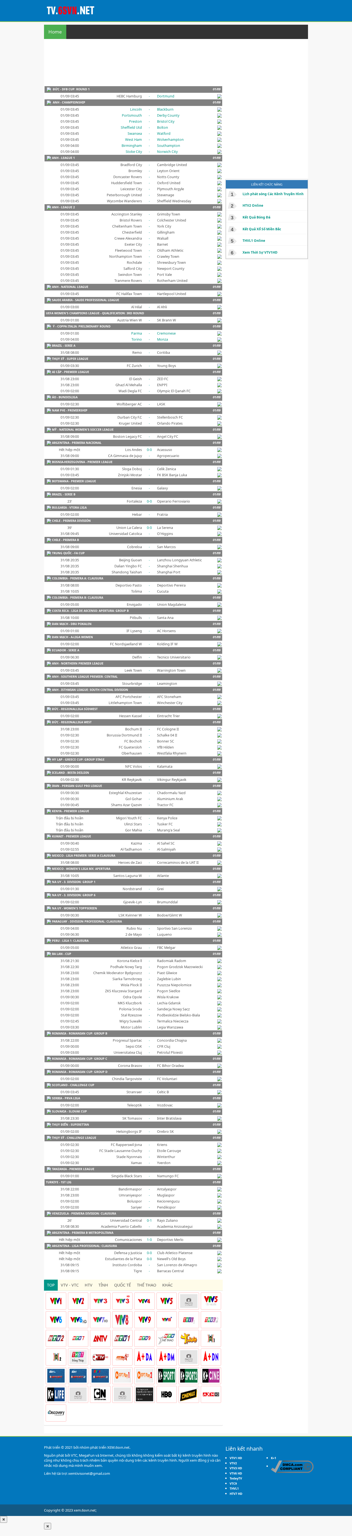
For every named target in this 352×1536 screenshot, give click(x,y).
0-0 (149, 449)
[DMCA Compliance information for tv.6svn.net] (292, 1466)
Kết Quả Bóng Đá (256, 217)
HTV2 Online (253, 205)
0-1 (149, 1220)
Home (55, 32)
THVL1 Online (254, 240)
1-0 (149, 1239)
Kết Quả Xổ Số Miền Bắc (262, 229)
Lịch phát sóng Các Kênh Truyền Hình (273, 194)
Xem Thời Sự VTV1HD (260, 252)
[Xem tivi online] (71, 10)
